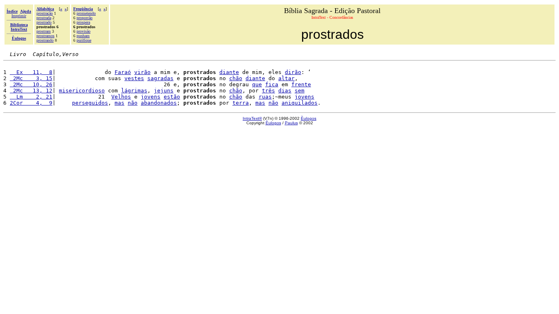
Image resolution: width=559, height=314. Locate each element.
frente (301, 84)
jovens (150, 97)
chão (235, 78)
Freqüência (83, 9)
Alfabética (45, 9)
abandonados (159, 103)
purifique (84, 40)
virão (142, 72)
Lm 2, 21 (31, 97)
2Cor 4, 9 (31, 103)
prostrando (45, 40)
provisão (83, 31)
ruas (265, 97)
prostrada (43, 18)
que (257, 84)
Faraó (123, 72)
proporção (84, 18)
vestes (134, 78)
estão (172, 97)
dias (284, 90)
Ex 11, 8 (31, 72)
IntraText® (252, 118)
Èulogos (308, 118)
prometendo (86, 13)
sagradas (160, 78)
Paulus (291, 123)
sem (299, 90)
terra (240, 103)
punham (83, 36)
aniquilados (300, 103)
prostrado (44, 22)
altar (286, 78)
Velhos (121, 97)
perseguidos (90, 103)
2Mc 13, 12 (31, 90)
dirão (293, 72)
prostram (43, 31)
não (132, 103)
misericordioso (82, 90)
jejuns (164, 90)
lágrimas (134, 90)
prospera (83, 22)
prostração (44, 13)
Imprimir (18, 15)
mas (119, 103)
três (268, 90)
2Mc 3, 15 (31, 78)
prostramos (45, 36)
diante (229, 72)
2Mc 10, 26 (31, 84)
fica (271, 84)
